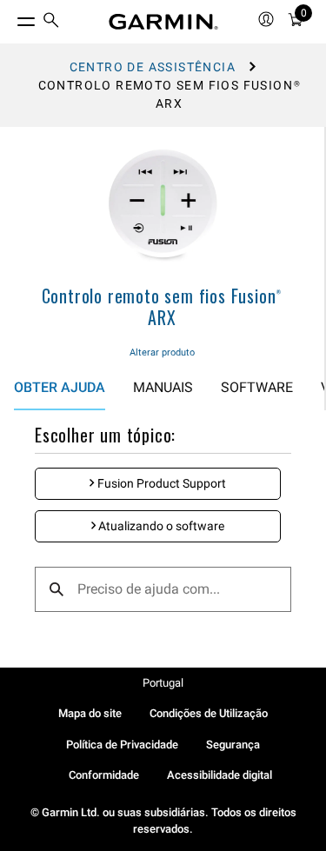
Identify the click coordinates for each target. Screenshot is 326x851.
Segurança (233, 744)
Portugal (163, 682)
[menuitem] (51, 22)
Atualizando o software (160, 526)
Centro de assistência (153, 67)
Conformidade (104, 774)
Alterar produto (162, 352)
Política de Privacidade (122, 744)
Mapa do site (90, 713)
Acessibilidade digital (219, 774)
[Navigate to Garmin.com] (163, 21)
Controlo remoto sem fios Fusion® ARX (162, 306)
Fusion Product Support (160, 483)
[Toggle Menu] (10, 17)
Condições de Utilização (209, 713)
